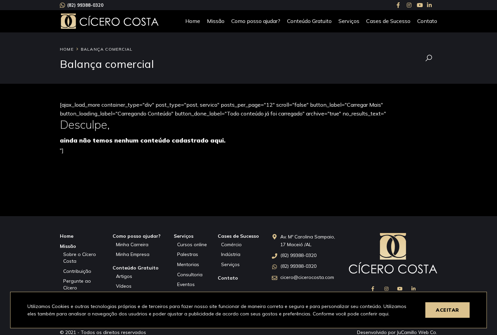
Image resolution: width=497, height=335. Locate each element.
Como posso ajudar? (255, 21)
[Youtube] (422, 5)
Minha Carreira (132, 244)
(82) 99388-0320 (85, 5)
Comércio (231, 244)
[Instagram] (412, 5)
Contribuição (77, 271)
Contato (427, 21)
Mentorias (188, 264)
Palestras (187, 254)
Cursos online (192, 244)
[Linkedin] (432, 5)
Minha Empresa (132, 254)
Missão (215, 21)
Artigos (124, 276)
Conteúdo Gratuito (309, 21)
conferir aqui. (374, 314)
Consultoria (190, 275)
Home (192, 21)
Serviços (348, 21)
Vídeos (124, 286)
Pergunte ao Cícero (77, 284)
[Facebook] (402, 5)
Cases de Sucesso (388, 21)
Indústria (230, 254)
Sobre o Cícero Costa (79, 257)
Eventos (186, 284)
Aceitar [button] (447, 310)
